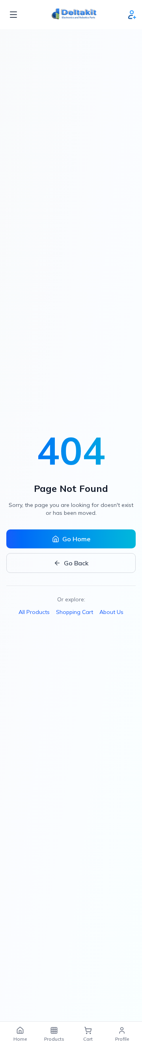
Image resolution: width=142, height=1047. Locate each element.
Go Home (76, 539)
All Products (34, 612)
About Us (111, 612)
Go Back (76, 563)
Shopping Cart (74, 612)
